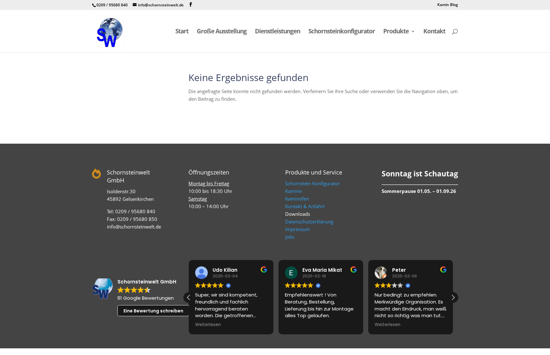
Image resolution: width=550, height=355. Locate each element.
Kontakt (434, 32)
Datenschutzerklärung (309, 221)
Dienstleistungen (277, 32)
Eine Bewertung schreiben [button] (153, 311)
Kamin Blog (447, 5)
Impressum (297, 229)
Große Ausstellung (222, 32)
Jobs (289, 237)
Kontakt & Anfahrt (305, 206)
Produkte (396, 32)
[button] (453, 297)
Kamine (293, 191)
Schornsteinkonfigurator (341, 32)
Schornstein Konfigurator (312, 183)
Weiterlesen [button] (208, 325)
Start (181, 32)
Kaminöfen (297, 198)
